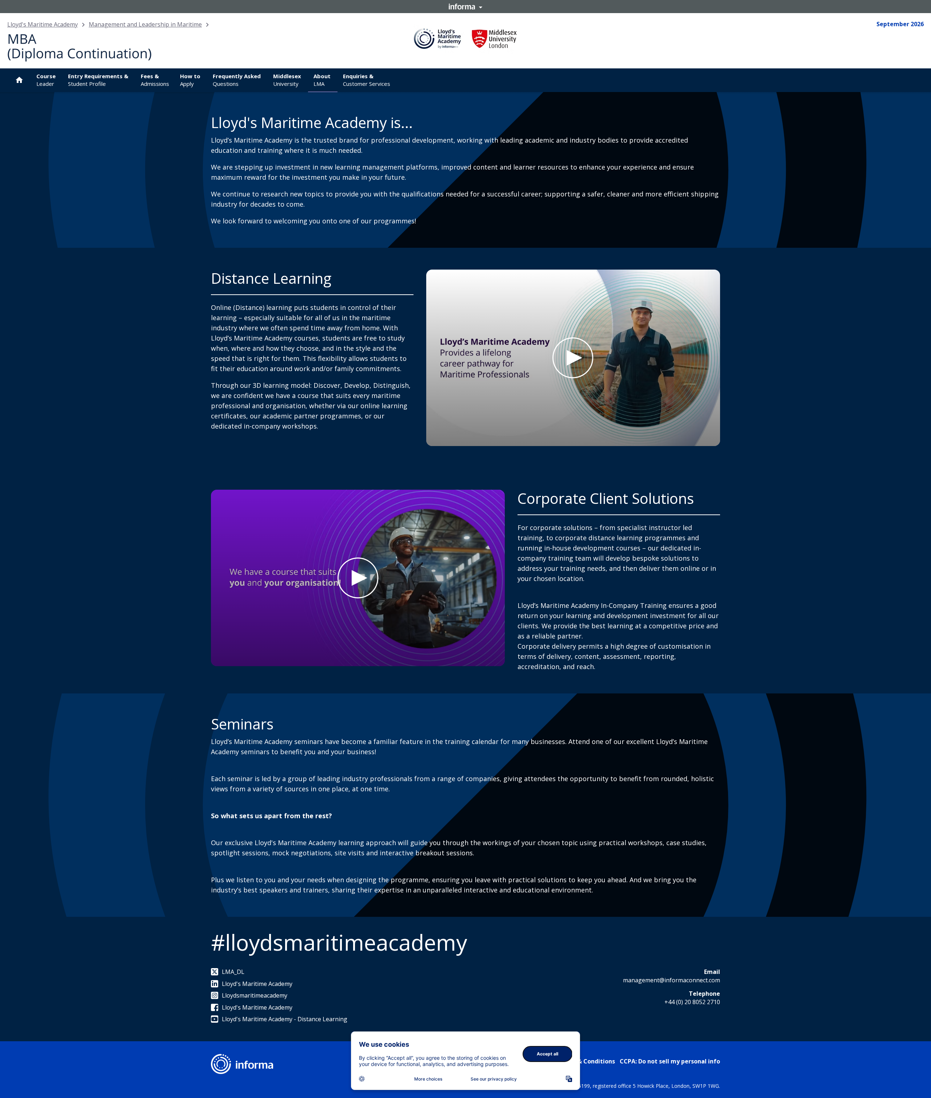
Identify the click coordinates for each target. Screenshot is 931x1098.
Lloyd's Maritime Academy (42, 24)
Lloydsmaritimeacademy (254, 995)
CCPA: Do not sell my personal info (670, 1061)
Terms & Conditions (586, 1061)
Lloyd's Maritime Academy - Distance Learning (284, 1019)
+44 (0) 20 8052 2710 (692, 1002)
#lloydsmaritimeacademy (339, 942)
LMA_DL (233, 972)
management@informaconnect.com (671, 980)
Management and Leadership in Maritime (145, 24)
